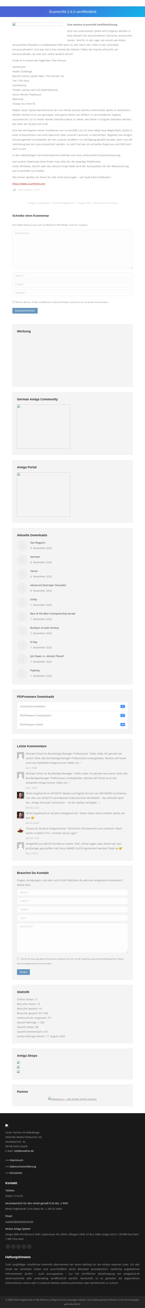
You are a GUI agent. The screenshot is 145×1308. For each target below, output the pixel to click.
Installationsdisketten (72, 706)
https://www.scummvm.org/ (28, 183)
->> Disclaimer (13, 1173)
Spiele (69, 843)
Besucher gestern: (28, 1008)
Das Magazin (37, 542)
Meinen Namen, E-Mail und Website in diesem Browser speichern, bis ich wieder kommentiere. (62, 302)
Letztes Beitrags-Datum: (31, 1036)
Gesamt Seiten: (26, 1027)
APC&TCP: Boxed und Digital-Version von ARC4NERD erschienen (88, 793)
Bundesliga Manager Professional (68, 753)
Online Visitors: (26, 999)
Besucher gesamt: (28, 1013)
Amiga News (43, 202)
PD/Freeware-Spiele (72, 724)
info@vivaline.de (24, 1151)
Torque (30, 828)
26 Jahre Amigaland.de (64, 813)
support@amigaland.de (19, 1221)
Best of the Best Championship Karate (52, 613)
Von (63, 202)
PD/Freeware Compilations (72, 715)
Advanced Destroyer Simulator (48, 585)
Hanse (34, 571)
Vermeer (35, 556)
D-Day (33, 642)
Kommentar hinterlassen (106, 202)
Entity (33, 599)
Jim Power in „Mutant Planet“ (47, 656)
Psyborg (35, 670)
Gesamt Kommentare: (30, 1031)
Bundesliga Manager (60, 773)
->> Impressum (14, 1160)
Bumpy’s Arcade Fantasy (44, 627)
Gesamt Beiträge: (27, 1022)
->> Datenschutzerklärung (20, 1166)
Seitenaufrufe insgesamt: (32, 1017)
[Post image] (22, 545)
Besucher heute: (27, 1004)
